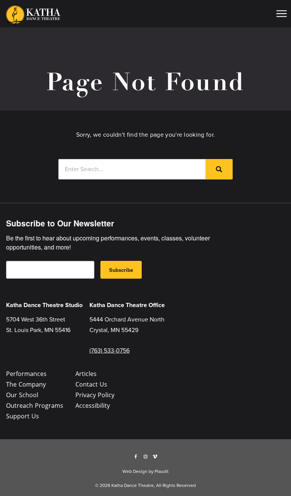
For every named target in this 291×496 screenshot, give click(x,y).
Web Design (134, 471)
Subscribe (121, 269)
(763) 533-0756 (109, 350)
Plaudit (162, 471)
